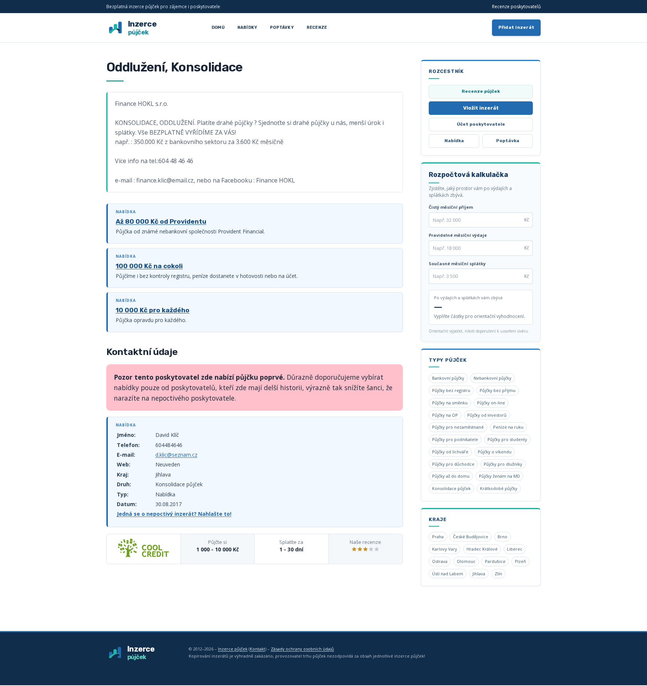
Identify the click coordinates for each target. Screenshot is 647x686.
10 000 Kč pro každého (152, 310)
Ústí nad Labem (447, 573)
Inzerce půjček (232, 649)
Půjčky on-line (491, 402)
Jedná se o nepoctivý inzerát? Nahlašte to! (174, 513)
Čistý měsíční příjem (451, 207)
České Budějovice (470, 536)
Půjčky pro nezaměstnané (458, 427)
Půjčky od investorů (487, 415)
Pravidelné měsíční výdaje (458, 235)
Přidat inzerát (516, 27)
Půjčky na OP (445, 415)
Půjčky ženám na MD (499, 476)
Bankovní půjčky (448, 378)
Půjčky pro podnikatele (455, 439)
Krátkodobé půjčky (498, 488)
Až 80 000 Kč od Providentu (161, 221)
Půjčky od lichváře (450, 451)
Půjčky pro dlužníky (503, 464)
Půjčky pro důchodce (453, 464)
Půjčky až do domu (451, 476)
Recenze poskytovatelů (516, 6)
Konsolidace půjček (451, 488)
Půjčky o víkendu (494, 451)
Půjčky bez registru (451, 390)
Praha (438, 536)
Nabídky (247, 27)
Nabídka (454, 140)
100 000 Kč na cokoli (149, 266)
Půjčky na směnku (450, 402)
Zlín (498, 573)
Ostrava (439, 561)
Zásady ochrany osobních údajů (302, 649)
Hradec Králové (482, 549)
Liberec (514, 549)
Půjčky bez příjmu (498, 390)
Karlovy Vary (444, 549)
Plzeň (520, 561)
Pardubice (495, 561)
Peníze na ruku (508, 427)
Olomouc (466, 561)
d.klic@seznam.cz (176, 454)
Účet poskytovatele (481, 124)
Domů (218, 27)
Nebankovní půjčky (492, 378)
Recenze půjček (481, 91)
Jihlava (479, 573)
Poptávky (282, 27)
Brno (502, 536)
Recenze (317, 27)
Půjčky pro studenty (507, 439)
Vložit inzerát (481, 108)
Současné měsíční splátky (457, 263)
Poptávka (507, 140)
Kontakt (257, 649)
